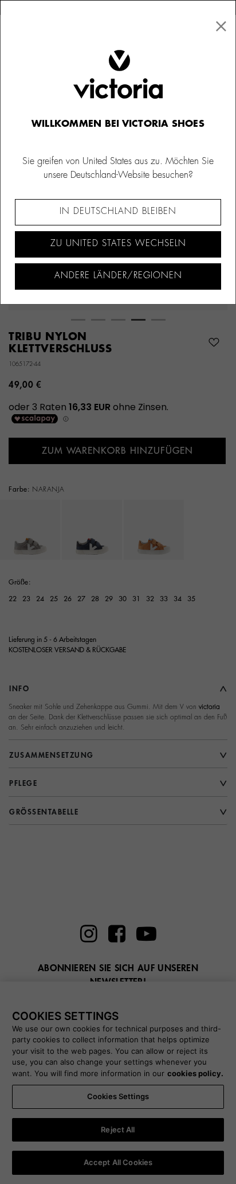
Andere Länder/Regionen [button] (118, 275)
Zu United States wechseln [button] (118, 243)
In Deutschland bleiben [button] (118, 211)
